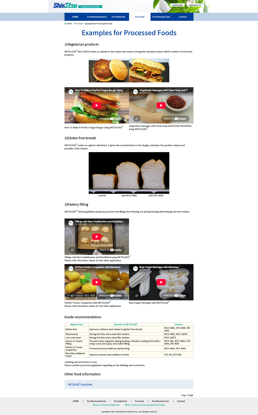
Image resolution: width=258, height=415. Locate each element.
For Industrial (118, 16)
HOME (75, 16)
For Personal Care (161, 16)
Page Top (186, 395)
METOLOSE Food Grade (80, 384)
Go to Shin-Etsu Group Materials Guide (146, 404)
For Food (139, 16)
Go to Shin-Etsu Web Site (107, 404)
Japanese (193, 5)
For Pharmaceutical (96, 16)
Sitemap (178, 5)
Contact (183, 16)
